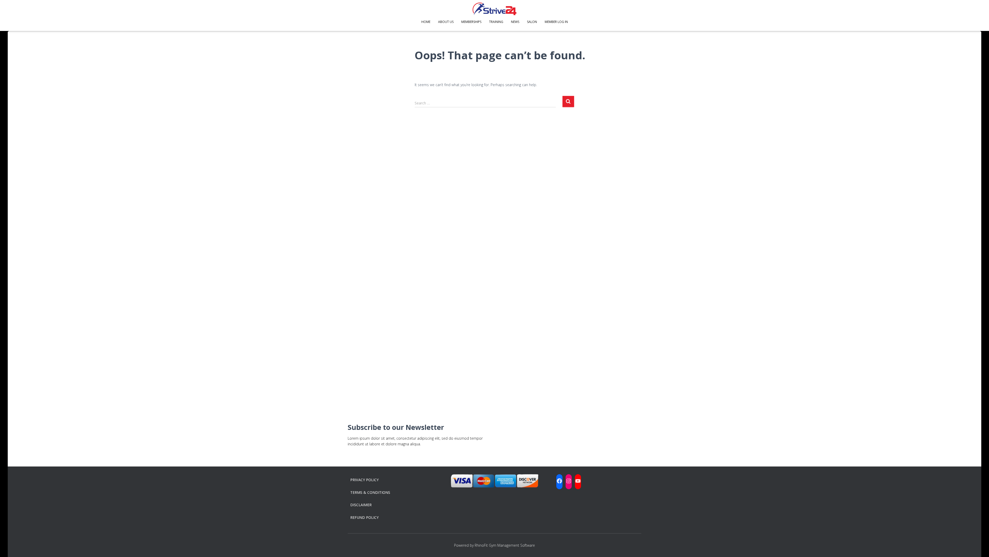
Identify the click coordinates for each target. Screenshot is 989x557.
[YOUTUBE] (578, 481)
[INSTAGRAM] (569, 481)
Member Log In (556, 22)
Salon (532, 22)
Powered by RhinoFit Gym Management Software (494, 545)
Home (425, 22)
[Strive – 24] (494, 9)
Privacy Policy (364, 479)
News (515, 22)
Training (496, 22)
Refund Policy (364, 517)
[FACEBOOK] (559, 481)
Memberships (471, 22)
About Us (446, 22)
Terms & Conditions (370, 492)
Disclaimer (361, 504)
